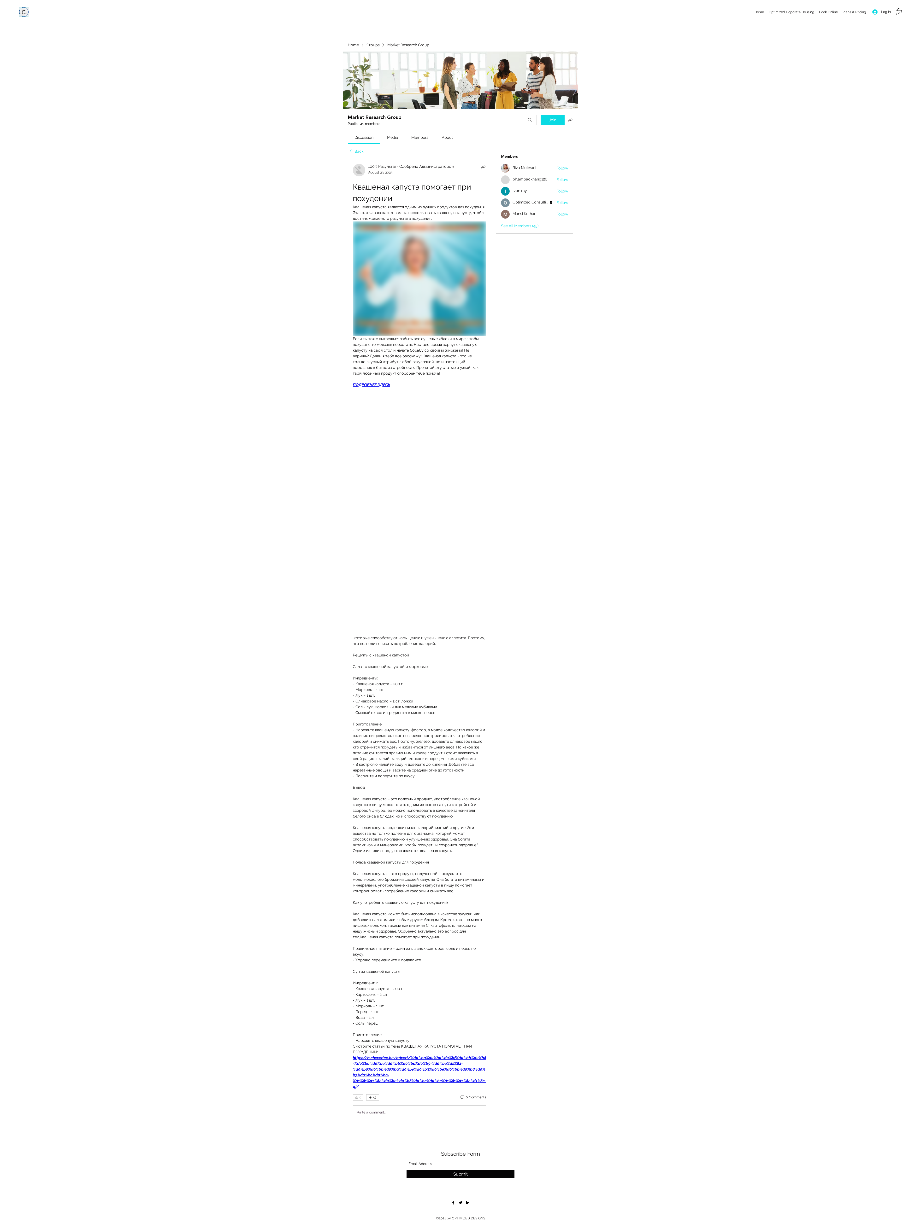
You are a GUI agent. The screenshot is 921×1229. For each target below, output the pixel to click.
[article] (419, 642)
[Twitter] (460, 1202)
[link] (363, 137)
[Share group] (570, 120)
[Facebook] (453, 1202)
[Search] (530, 120)
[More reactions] (372, 1097)
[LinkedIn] (467, 1202)
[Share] (483, 167)
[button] (899, 11)
